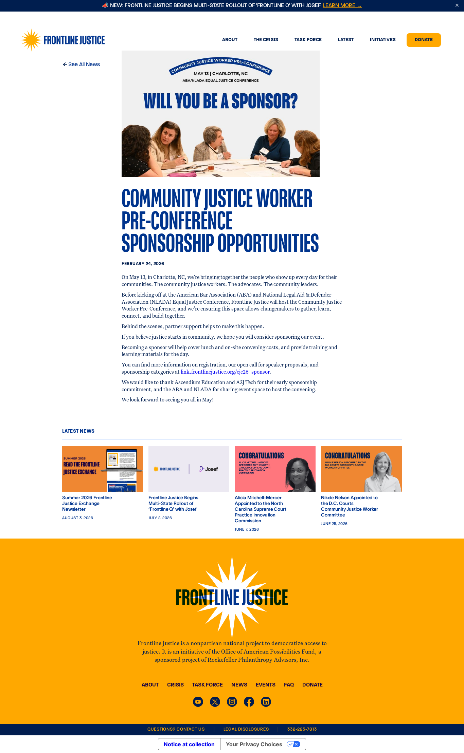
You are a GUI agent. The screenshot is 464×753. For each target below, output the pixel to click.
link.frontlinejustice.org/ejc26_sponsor (225, 372)
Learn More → (342, 5)
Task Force (304, 39)
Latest (342, 39)
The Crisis (262, 39)
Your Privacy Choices (254, 744)
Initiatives (379, 39)
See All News (81, 64)
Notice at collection (189, 744)
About (225, 39)
